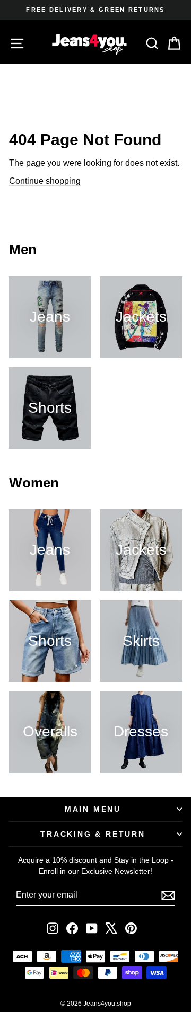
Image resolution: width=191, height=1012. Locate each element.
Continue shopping (45, 180)
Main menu (93, 809)
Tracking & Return (92, 834)
